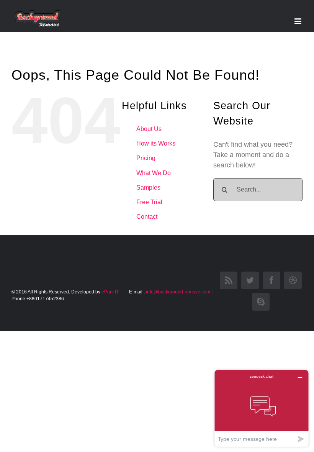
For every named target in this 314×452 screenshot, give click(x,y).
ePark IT (110, 292)
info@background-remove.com (178, 292)
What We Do (153, 173)
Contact (146, 216)
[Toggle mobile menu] (298, 21)
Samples (148, 187)
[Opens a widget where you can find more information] (261, 408)
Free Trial (149, 202)
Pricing (145, 158)
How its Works (155, 143)
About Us (149, 129)
